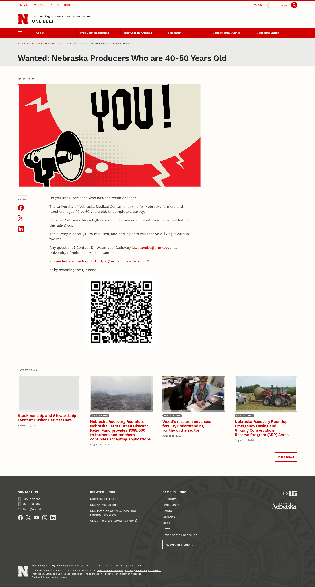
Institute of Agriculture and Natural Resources (61, 16)
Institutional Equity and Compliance (51, 574)
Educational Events (226, 32)
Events (167, 511)
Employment (171, 505)
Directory (169, 498)
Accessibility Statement (148, 570)
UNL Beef (43, 21)
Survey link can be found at (73, 261)
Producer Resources (94, 32)
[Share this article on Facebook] (21, 208)
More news (286, 457)
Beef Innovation (268, 32)
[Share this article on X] (21, 218)
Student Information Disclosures (49, 577)
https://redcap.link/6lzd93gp (121, 261)
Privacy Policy (111, 574)
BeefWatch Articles (138, 32)
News (68, 43)
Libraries (168, 517)
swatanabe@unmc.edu (152, 248)
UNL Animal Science (104, 505)
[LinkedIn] (53, 517)
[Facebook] (20, 517)
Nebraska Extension (104, 498)
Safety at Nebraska (130, 574)
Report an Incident (179, 544)
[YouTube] (36, 517)
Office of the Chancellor (179, 535)
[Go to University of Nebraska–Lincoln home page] (23, 19)
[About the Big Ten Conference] (290, 493)
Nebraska (23, 43)
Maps (166, 523)
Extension (44, 43)
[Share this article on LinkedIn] (21, 229)
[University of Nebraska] (284, 505)
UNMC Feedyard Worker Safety (112, 520)
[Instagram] (44, 517)
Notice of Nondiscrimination (87, 574)
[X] (28, 517)
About (40, 32)
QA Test (129, 570)
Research (175, 32)
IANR (33, 43)
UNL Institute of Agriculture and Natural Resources (113, 512)
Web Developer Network (110, 570)
